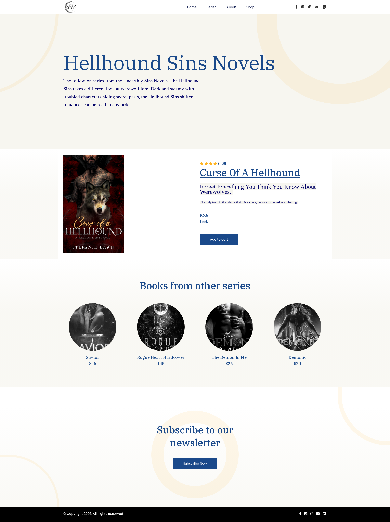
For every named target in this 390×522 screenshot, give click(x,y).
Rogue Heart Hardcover (161, 357)
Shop (250, 7)
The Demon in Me (229, 357)
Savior (92, 357)
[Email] (316, 7)
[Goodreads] (302, 7)
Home (192, 7)
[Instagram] (309, 7)
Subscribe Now (195, 463)
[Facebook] (296, 7)
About (231, 7)
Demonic (297, 357)
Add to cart (219, 239)
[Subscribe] (325, 7)
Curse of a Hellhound (250, 172)
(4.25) (223, 163)
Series (211, 7)
